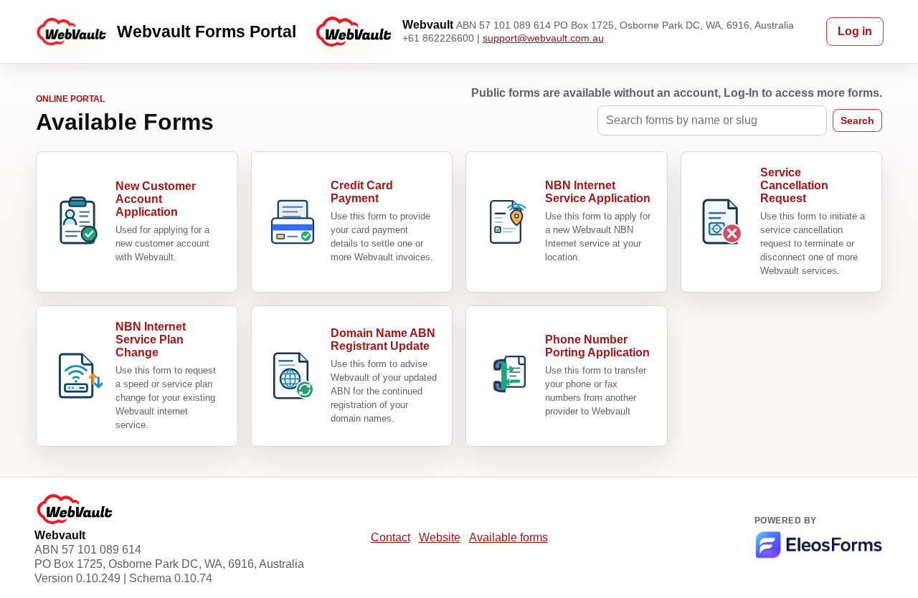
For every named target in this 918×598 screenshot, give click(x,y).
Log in (855, 31)
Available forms (508, 537)
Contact (390, 537)
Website (439, 537)
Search (857, 120)
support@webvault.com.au (543, 38)
